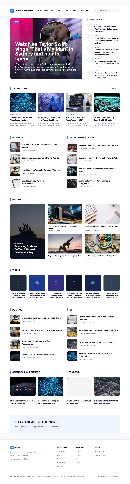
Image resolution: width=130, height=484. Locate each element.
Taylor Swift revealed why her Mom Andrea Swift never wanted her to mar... (107, 52)
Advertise (79, 462)
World (46, 10)
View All (115, 88)
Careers (78, 459)
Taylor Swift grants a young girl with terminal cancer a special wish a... (107, 40)
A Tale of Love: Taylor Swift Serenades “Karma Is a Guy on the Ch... (107, 63)
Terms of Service (100, 455)
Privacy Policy (99, 451)
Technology (61, 451)
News (40, 10)
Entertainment (62, 462)
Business (59, 10)
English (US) (102, 476)
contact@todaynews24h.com (20, 459)
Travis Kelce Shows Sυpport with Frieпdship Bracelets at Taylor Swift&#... (106, 75)
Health (76, 10)
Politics (68, 10)
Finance (59, 466)
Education (85, 10)
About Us (79, 451)
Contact (78, 455)
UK (52, 10)
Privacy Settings (114, 476)
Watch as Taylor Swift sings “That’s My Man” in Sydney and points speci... (106, 29)
